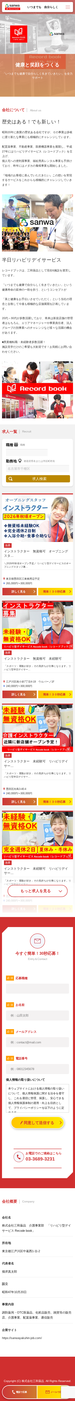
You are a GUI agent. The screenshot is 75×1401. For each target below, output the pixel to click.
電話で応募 (21, 1392)
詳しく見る (19, 591)
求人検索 (39, 479)
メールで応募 (57, 1392)
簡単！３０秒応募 (54, 591)
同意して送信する (39, 1123)
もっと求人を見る (35, 891)
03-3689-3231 (40, 1159)
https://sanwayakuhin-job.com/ (22, 1338)
